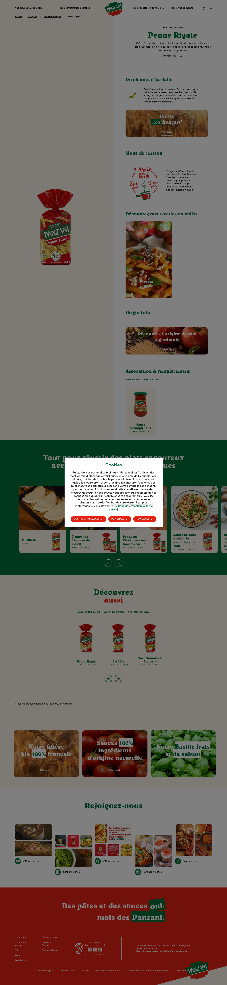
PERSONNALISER (119, 519)
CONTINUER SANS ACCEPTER (88, 519)
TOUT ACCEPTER (144, 519)
